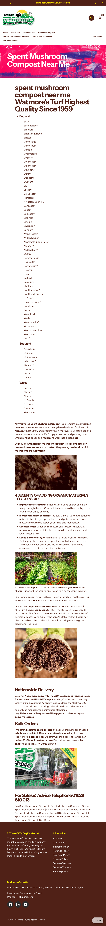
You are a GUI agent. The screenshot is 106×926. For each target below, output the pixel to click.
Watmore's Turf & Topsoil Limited (29, 919)
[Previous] (10, 3)
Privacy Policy (60, 859)
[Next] (95, 3)
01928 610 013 (48, 743)
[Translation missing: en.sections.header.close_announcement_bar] (102, 3)
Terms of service (62, 863)
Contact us (59, 842)
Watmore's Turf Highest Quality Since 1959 (52, 98)
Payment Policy (61, 855)
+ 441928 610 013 (24, 896)
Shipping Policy (61, 846)
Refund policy (60, 871)
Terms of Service (62, 867)
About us (58, 838)
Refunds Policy (61, 850)
